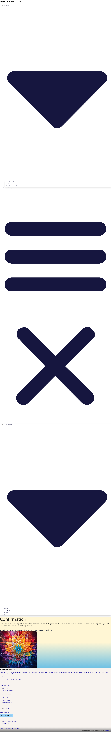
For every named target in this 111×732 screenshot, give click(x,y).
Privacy (1, 728)
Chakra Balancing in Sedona (13, 185)
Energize (5, 190)
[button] (55, 311)
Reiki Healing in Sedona (12, 183)
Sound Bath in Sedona (11, 181)
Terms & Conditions (8, 728)
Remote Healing (7, 188)
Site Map (16, 728)
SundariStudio (107, 730)
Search (5, 196)
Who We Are (6, 192)
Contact (5, 194)
